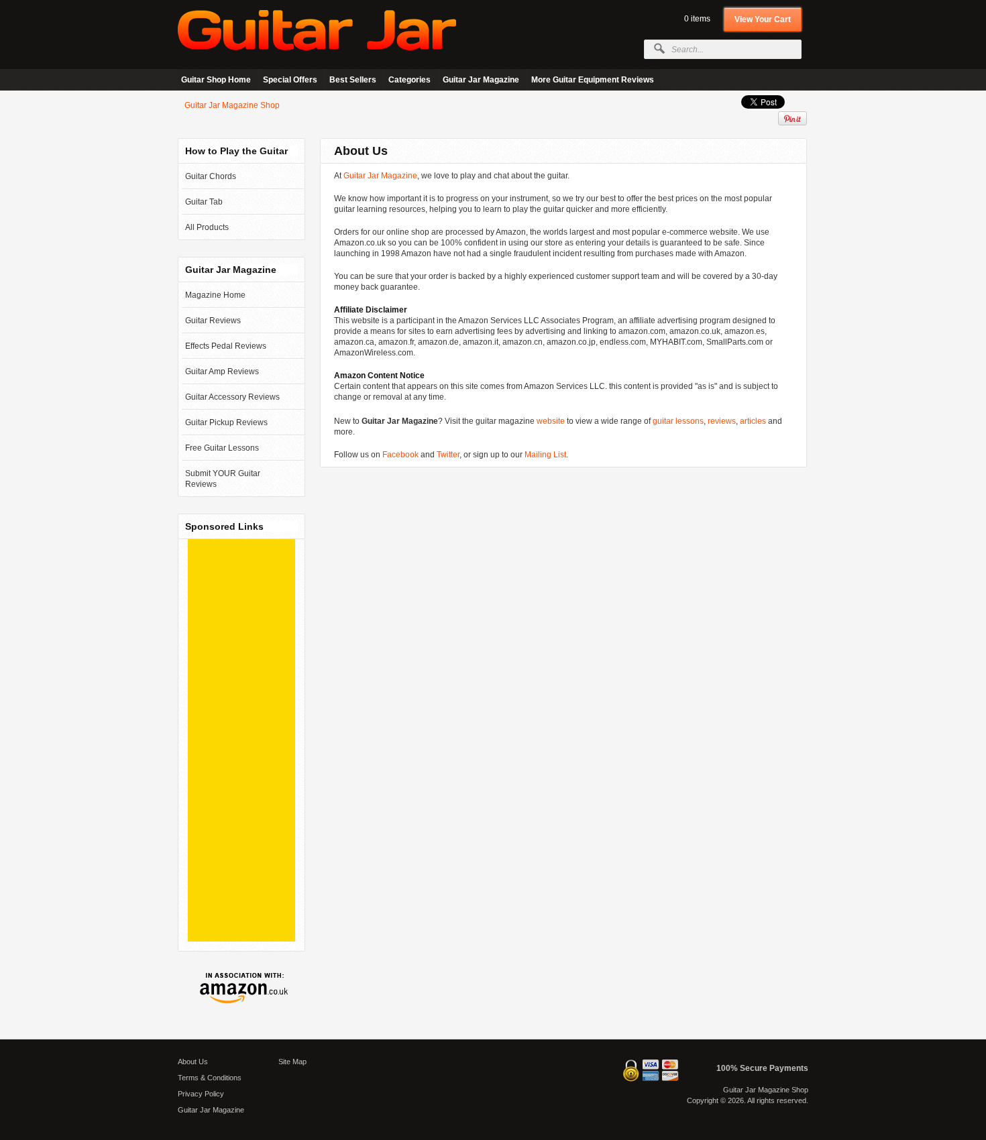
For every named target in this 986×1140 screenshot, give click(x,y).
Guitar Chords (210, 176)
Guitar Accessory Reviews (232, 397)
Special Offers (290, 79)
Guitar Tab (204, 202)
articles (753, 421)
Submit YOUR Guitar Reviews (222, 479)
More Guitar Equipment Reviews (592, 79)
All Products (207, 227)
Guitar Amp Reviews (222, 371)
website (551, 421)
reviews (722, 421)
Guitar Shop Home (216, 79)
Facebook (400, 454)
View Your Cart (762, 19)
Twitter (448, 454)
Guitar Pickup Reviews (226, 422)
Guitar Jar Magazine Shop (232, 105)
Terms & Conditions (209, 1078)
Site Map (292, 1062)
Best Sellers (352, 79)
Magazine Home (215, 295)
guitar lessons (678, 421)
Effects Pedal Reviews (225, 346)
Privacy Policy (201, 1094)
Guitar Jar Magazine (481, 79)
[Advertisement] (241, 740)
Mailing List (545, 454)
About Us (193, 1062)
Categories (409, 79)
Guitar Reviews (213, 320)
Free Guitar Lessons (222, 448)
